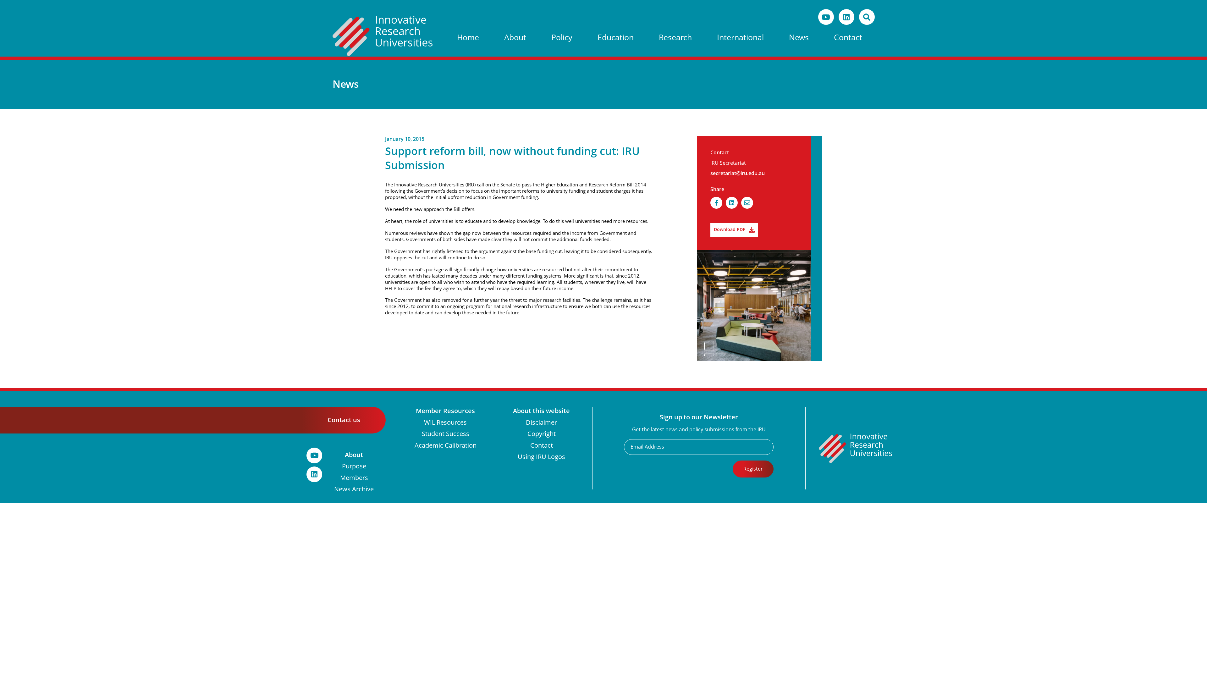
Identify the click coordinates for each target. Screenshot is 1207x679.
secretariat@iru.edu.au (737, 173)
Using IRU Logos (541, 457)
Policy (561, 37)
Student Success (445, 434)
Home (468, 37)
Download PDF (729, 229)
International (740, 37)
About (515, 37)
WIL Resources (445, 422)
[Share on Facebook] (716, 203)
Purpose (354, 466)
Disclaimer (541, 422)
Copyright (541, 434)
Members (354, 478)
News (799, 37)
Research (675, 37)
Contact (848, 37)
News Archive (354, 489)
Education (616, 37)
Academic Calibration (446, 445)
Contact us (344, 420)
